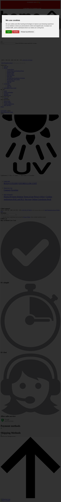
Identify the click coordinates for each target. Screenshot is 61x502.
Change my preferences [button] (27, 31)
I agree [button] (9, 31)
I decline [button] (15, 31)
